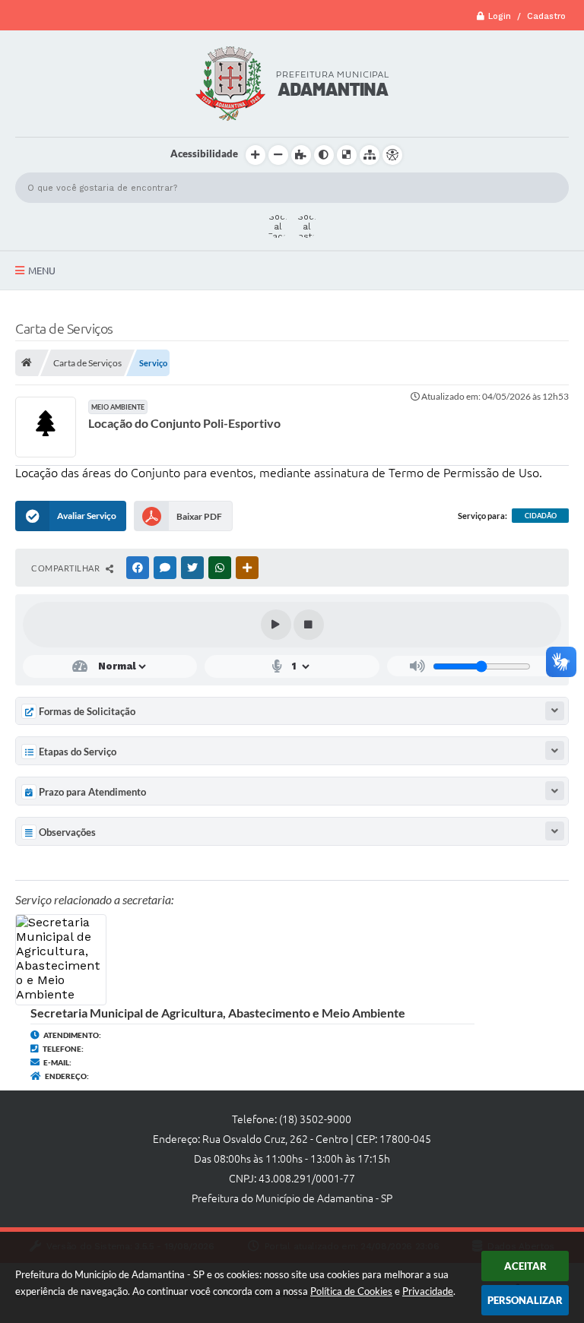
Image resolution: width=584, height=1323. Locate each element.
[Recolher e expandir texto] (554, 710)
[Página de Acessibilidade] (392, 155)
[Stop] (309, 624)
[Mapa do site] (369, 155)
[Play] (276, 624)
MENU (42, 270)
